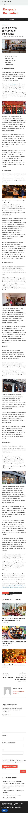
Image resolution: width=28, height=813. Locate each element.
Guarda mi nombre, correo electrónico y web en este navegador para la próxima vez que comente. (14, 760)
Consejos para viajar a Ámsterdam (12, 795)
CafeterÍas (12, 592)
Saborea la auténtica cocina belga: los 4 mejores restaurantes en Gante (13, 619)
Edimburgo (12, 84)
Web (3, 750)
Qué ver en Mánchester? (9, 797)
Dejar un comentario (18, 36)
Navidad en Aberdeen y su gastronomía (13, 665)
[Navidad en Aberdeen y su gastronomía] (14, 663)
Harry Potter (5, 594)
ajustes (20, 807)
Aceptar (4, 810)
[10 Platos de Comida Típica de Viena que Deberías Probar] (14, 640)
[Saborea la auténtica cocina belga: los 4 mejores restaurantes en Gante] (14, 616)
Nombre (5, 735)
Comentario (6, 715)
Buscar (4, 768)
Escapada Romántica (10, 11)
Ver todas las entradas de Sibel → (18, 692)
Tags (11, 594)
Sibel (12, 36)
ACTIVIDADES (5, 25)
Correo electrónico (9, 742)
